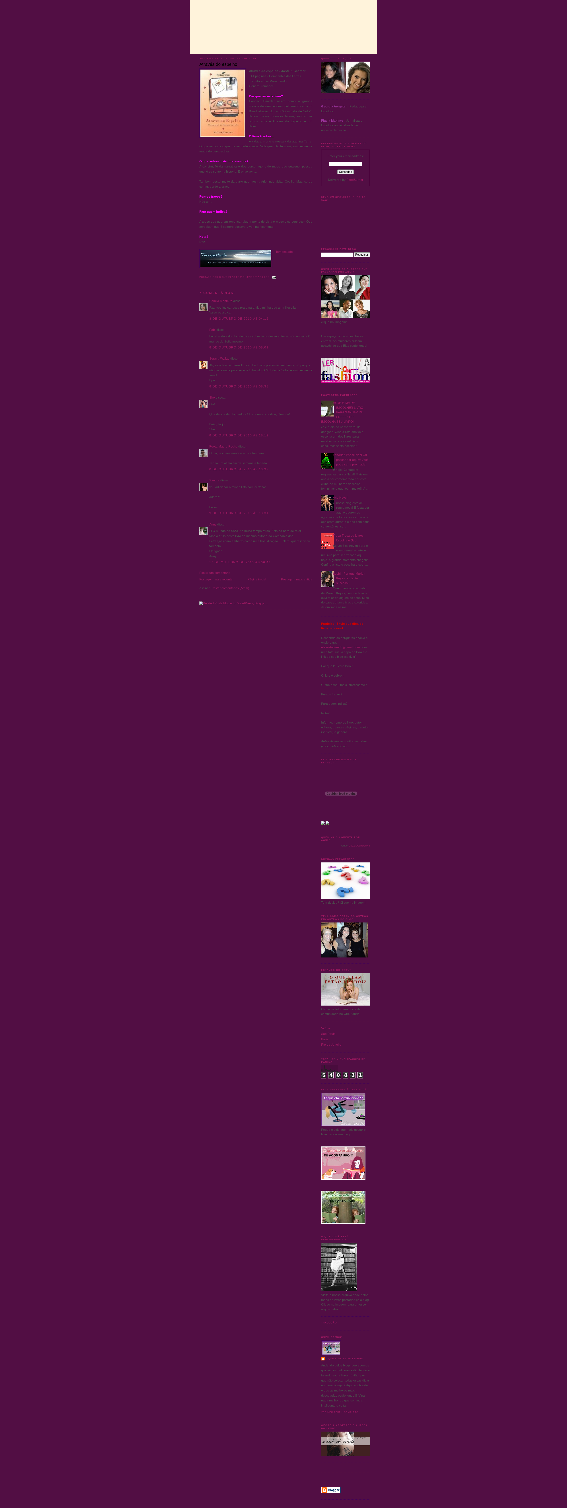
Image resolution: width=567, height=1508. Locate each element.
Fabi (212, 329)
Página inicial (257, 579)
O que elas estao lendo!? (344, 1358)
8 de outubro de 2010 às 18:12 (238, 435)
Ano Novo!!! (341, 497)
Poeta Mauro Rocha (223, 446)
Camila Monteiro (220, 301)
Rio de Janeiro (331, 1044)
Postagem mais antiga (296, 579)
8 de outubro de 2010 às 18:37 (238, 469)
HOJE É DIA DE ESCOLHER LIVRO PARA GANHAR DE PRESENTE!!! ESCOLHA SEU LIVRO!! (342, 412)
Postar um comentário (214, 572)
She (212, 397)
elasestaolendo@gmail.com (340, 647)
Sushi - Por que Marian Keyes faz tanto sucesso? (349, 578)
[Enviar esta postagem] (274, 277)
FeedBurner (354, 179)
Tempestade (284, 251)
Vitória (325, 1028)
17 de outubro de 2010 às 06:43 (240, 562)
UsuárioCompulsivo (359, 845)
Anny (212, 524)
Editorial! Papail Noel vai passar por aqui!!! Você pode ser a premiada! (351, 459)
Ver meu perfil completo (339, 1412)
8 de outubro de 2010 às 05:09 (238, 347)
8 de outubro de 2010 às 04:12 (238, 318)
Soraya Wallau (219, 358)
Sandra (214, 480)
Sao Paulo (328, 1033)
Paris (324, 1039)
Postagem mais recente (216, 579)
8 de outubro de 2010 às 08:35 (238, 386)
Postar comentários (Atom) (230, 588)
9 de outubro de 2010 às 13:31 (238, 513)
